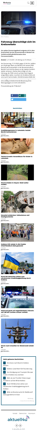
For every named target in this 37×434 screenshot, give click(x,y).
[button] (14, 95)
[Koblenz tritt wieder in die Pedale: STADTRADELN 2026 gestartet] (17, 232)
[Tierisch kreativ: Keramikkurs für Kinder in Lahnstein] (17, 146)
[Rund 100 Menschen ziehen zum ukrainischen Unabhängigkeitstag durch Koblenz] (17, 263)
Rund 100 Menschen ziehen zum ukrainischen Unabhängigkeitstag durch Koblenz (16, 386)
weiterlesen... (5, 136)
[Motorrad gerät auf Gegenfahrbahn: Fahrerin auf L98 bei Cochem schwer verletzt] (17, 297)
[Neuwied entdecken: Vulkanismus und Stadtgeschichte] (17, 202)
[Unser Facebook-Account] (16, 425)
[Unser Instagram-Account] (20, 425)
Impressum (31, 413)
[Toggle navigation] (32, 3)
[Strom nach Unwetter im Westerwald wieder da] (17, 331)
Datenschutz (23, 413)
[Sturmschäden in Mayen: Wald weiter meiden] (17, 172)
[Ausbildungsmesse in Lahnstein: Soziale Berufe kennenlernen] (17, 120)
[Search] (28, 3)
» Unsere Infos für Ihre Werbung (27, 400)
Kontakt (15, 413)
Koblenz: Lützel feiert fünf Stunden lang (19, 369)
